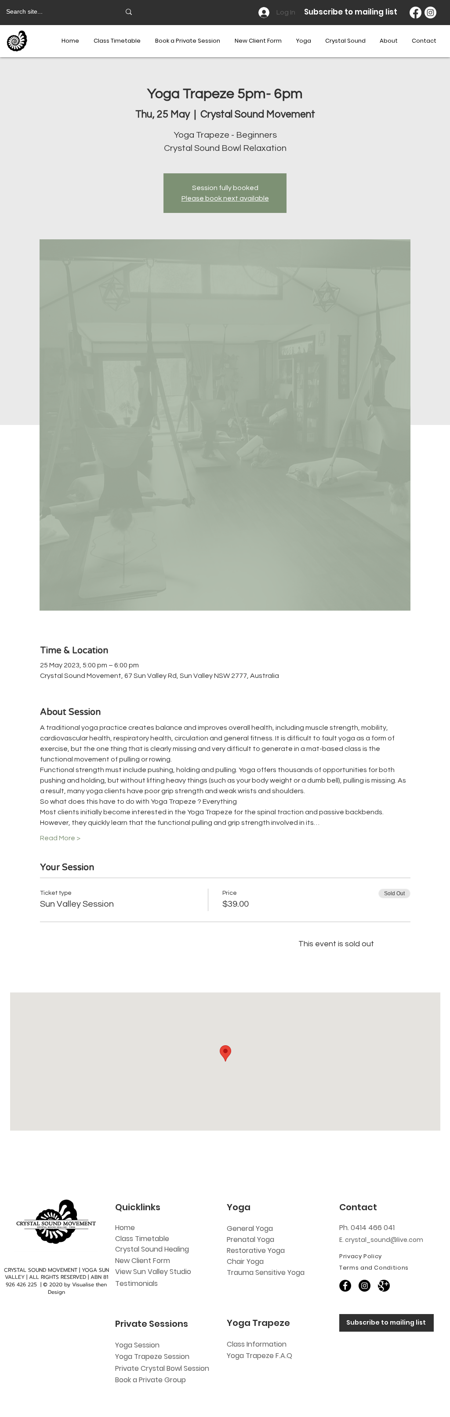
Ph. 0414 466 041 (367, 1228)
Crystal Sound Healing (152, 1249)
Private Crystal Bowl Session (162, 1368)
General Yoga (250, 1228)
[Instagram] (430, 12)
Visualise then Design (77, 1288)
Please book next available (225, 198)
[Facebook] (415, 12)
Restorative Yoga (256, 1250)
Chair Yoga (245, 1261)
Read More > (60, 838)
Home (125, 1228)
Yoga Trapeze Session (152, 1356)
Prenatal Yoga (250, 1239)
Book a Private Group (151, 1380)
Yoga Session (137, 1345)
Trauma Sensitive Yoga (266, 1272)
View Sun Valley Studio (153, 1272)
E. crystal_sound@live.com (381, 1239)
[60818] (384, 1286)
